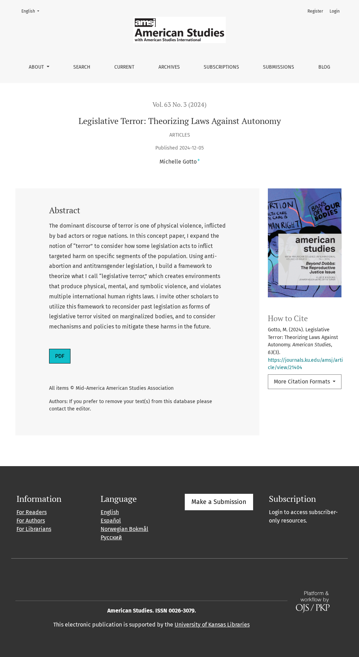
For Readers (31, 512)
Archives (169, 67)
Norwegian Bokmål (124, 529)
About (37, 67)
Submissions (278, 67)
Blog (324, 67)
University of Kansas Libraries (212, 624)
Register (315, 11)
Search (81, 67)
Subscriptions (221, 67)
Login (335, 11)
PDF (62, 355)
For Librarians (33, 529)
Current (124, 67)
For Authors (30, 520)
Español (111, 520)
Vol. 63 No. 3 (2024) (179, 105)
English (32, 11)
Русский (111, 537)
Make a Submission (218, 502)
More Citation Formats (302, 381)
